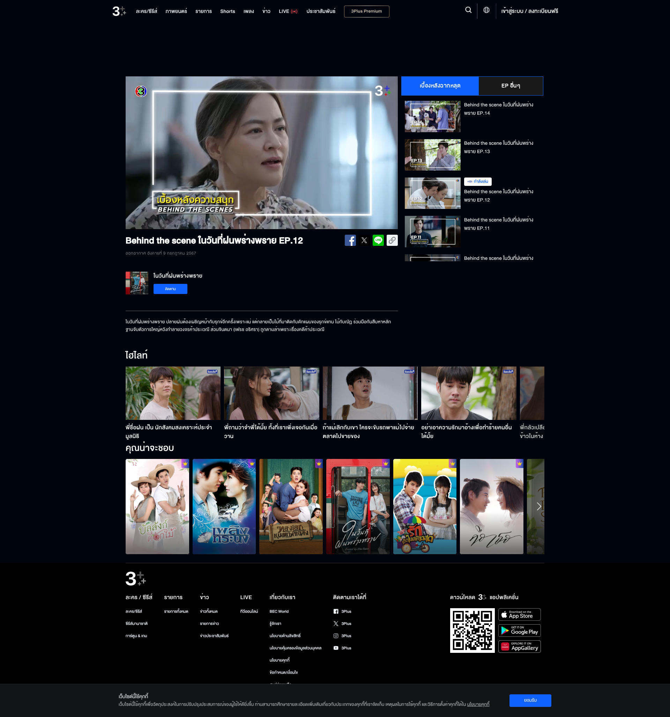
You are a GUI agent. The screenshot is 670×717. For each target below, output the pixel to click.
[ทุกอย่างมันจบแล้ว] (491, 506)
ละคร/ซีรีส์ (134, 611)
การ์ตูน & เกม (136, 636)
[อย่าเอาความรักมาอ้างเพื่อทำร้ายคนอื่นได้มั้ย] (468, 393)
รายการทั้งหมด (176, 611)
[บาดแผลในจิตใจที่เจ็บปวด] (358, 506)
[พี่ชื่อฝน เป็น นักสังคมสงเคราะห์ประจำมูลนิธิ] (173, 393)
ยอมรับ (530, 700)
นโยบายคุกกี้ (280, 660)
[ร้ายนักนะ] (291, 506)
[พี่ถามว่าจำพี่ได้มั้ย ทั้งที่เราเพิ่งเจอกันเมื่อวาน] (271, 393)
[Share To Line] (378, 240)
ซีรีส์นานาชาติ (137, 623)
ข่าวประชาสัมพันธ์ (214, 636)
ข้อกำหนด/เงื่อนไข (284, 672)
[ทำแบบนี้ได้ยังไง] (425, 506)
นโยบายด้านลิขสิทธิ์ (285, 636)
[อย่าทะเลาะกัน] (224, 506)
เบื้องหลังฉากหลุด (440, 85)
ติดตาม (170, 289)
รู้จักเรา (275, 623)
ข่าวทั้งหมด (209, 611)
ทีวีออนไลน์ (249, 611)
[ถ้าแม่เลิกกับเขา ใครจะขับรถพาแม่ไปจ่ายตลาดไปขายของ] (370, 393)
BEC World (279, 611)
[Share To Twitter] (364, 240)
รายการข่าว (209, 623)
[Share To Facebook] (350, 240)
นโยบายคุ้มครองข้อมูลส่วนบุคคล (296, 648)
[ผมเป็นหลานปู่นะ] (157, 506)
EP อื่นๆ (510, 85)
